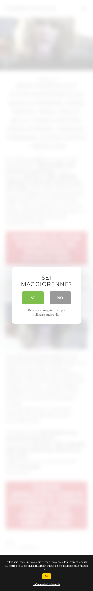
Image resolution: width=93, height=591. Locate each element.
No (60, 297)
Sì (33, 297)
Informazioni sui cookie (46, 584)
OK (46, 576)
